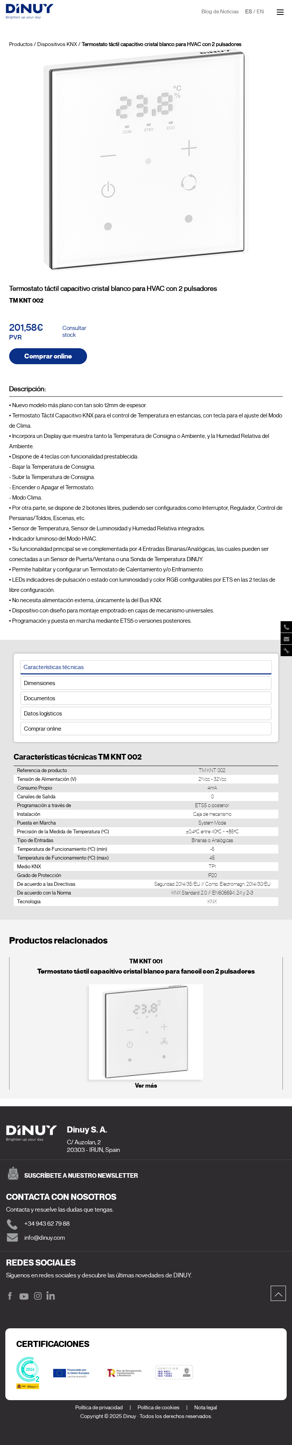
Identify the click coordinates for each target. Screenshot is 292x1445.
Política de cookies (158, 1407)
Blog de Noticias (220, 11)
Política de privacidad (99, 1407)
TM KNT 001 (146, 961)
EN (260, 11)
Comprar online (48, 356)
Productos (21, 44)
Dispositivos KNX (57, 44)
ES (248, 11)
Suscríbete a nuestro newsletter (81, 1176)
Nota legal (205, 1407)
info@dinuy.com (44, 1238)
